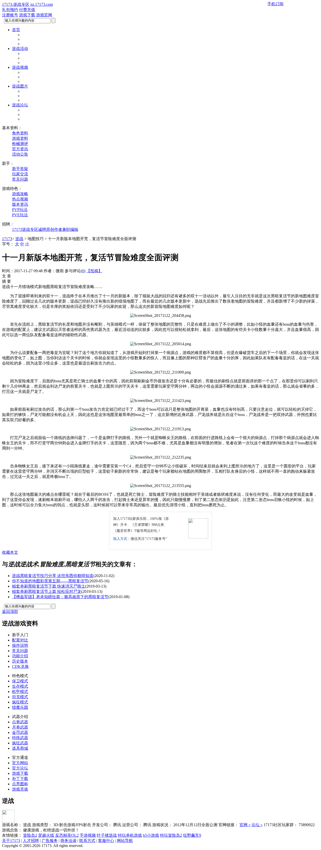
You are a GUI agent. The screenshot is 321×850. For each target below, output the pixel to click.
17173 (7, 239)
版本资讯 (20, 204)
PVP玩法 (20, 209)
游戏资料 (20, 138)
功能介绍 (20, 656)
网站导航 (125, 840)
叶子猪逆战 (107, 835)
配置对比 (20, 640)
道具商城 (20, 748)
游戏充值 (20, 789)
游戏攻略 (20, 194)
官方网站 (20, 763)
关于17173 (11, 840)
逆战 (19, 239)
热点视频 (20, 199)
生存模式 (20, 686)
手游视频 (88, 835)
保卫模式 (20, 681)
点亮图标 (20, 784)
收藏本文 (10, 552)
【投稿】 (94, 271)
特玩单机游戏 (130, 835)
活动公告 (20, 154)
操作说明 (20, 645)
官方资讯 (20, 149)
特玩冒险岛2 (171, 835)
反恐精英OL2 (67, 835)
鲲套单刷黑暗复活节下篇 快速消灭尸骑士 (48, 586)
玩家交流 (20, 174)
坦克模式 (20, 697)
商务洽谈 (68, 840)
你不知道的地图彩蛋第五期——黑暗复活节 (50, 581)
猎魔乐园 (20, 707)
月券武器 (20, 727)
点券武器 (20, 722)
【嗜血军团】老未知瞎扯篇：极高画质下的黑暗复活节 (60, 597)
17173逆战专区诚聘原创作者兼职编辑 (45, 229)
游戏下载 (27, 15)
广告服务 (50, 840)
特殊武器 (20, 738)
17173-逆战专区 (15, 4)
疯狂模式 (20, 702)
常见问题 (20, 179)
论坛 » (257, 825)
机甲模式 (20, 691)
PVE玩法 (20, 215)
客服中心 (106, 840)
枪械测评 (20, 143)
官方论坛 (20, 768)
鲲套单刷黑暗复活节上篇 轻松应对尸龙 (46, 591)
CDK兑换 (20, 666)
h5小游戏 (151, 835)
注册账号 (10, 15)
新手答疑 (20, 169)
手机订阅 (275, 4)
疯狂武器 (20, 743)
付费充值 (27, 10)
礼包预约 (10, 10)
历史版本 (20, 661)
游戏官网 (44, 15)
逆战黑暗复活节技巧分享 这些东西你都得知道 (52, 576)
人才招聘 (31, 840)
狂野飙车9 (192, 835)
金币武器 (20, 732)
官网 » (245, 825)
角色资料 (20, 133)
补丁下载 (20, 778)
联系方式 (87, 840)
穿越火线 (46, 835)
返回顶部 (10, 611)
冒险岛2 (30, 835)
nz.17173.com (41, 4)
